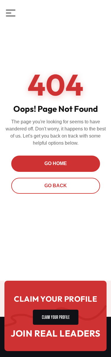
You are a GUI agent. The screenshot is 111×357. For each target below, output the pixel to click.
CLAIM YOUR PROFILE (56, 316)
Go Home (55, 163)
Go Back (55, 185)
